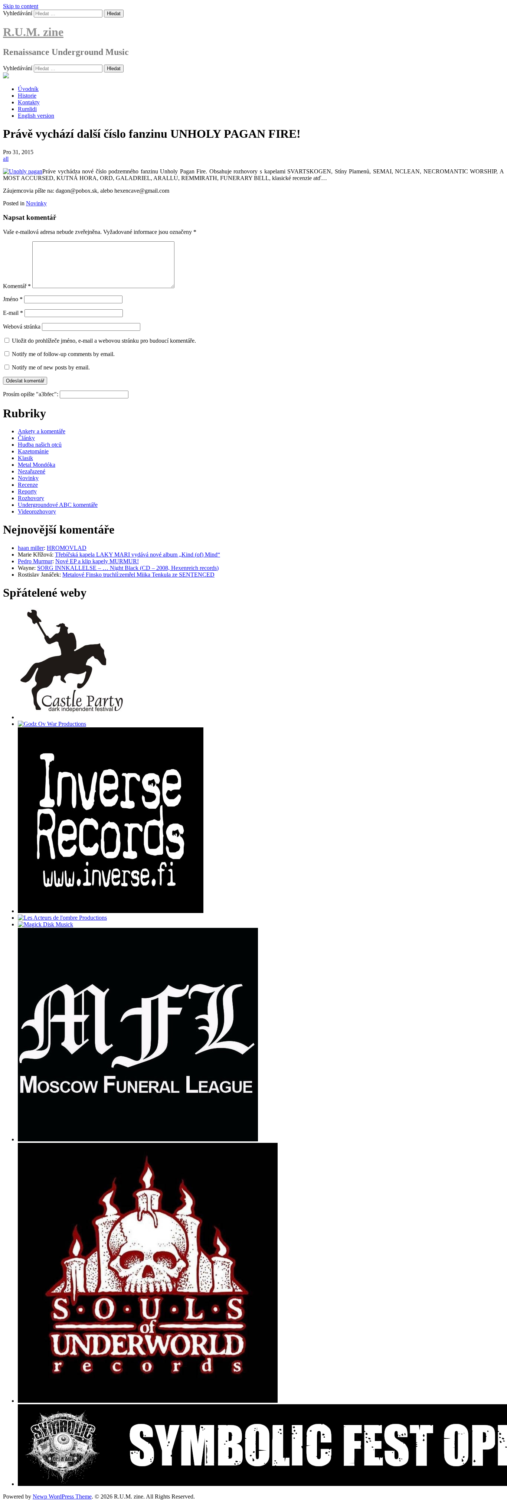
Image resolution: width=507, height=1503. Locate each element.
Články (26, 438)
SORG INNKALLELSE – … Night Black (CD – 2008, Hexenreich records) (128, 568)
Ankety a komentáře (41, 431)
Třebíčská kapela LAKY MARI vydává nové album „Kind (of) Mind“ (137, 554)
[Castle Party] (71, 717)
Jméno (13, 299)
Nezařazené (31, 471)
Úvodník (28, 89)
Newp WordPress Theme (62, 1496)
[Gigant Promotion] (45, 924)
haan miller (31, 548)
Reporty (27, 491)
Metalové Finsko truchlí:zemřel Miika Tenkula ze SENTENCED (138, 574)
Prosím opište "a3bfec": (31, 394)
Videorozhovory (37, 511)
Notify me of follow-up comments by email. (63, 354)
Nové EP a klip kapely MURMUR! (97, 561)
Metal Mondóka (36, 465)
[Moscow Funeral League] (138, 1139)
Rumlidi (27, 109)
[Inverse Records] (110, 911)
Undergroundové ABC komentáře (58, 505)
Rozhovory (31, 498)
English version (36, 116)
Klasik (25, 458)
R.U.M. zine (33, 32)
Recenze (28, 485)
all (6, 159)
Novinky (36, 203)
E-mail (13, 313)
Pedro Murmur (35, 561)
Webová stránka (21, 326)
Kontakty (29, 102)
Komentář (17, 286)
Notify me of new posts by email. (51, 367)
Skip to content (20, 6)
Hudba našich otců (40, 444)
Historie (27, 95)
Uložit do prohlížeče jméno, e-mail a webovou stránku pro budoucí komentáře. (104, 341)
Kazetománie (33, 451)
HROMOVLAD (66, 548)
